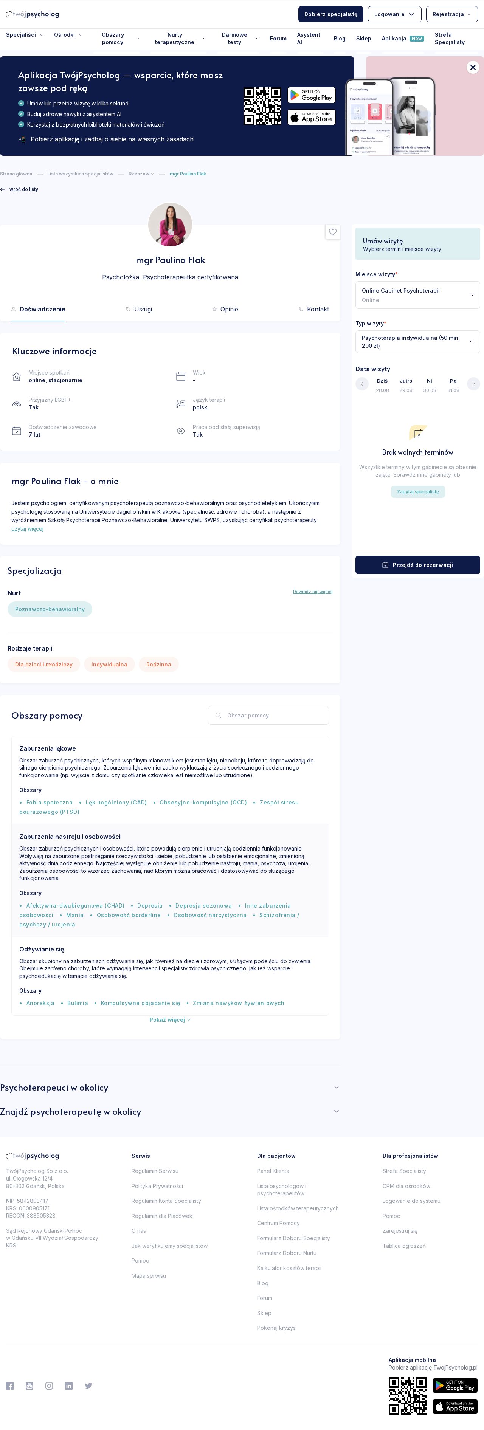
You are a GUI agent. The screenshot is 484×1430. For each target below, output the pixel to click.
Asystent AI (308, 38)
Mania (75, 915)
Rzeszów (139, 174)
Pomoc (140, 1260)
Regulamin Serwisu (155, 1171)
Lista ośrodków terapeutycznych (298, 1208)
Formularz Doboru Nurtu (286, 1253)
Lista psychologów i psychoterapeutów (281, 1190)
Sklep (363, 38)
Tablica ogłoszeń (404, 1246)
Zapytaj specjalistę (418, 491)
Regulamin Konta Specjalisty (166, 1201)
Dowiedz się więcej (313, 591)
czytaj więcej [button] (27, 528)
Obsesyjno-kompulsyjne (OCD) (203, 802)
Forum (278, 38)
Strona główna (16, 174)
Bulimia (77, 1003)
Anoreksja (40, 1003)
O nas (139, 1230)
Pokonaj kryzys (276, 1328)
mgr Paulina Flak (188, 174)
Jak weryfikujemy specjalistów (170, 1246)
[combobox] (417, 295)
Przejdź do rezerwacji (423, 565)
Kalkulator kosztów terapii (289, 1268)
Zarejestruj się (400, 1230)
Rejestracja (448, 14)
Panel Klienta (273, 1171)
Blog (340, 38)
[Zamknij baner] (473, 67)
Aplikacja (402, 38)
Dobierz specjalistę (330, 14)
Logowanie (389, 14)
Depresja (150, 905)
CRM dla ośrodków (406, 1186)
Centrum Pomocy (278, 1223)
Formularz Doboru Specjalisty (293, 1238)
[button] (332, 232)
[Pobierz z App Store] (311, 117)
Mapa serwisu (149, 1275)
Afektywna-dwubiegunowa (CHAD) (75, 905)
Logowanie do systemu (412, 1201)
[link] (19, 189)
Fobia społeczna (49, 802)
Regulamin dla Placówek (162, 1216)
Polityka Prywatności (157, 1186)
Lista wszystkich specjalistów (80, 174)
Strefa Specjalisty (450, 38)
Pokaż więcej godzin (418, 541)
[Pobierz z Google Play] (311, 95)
